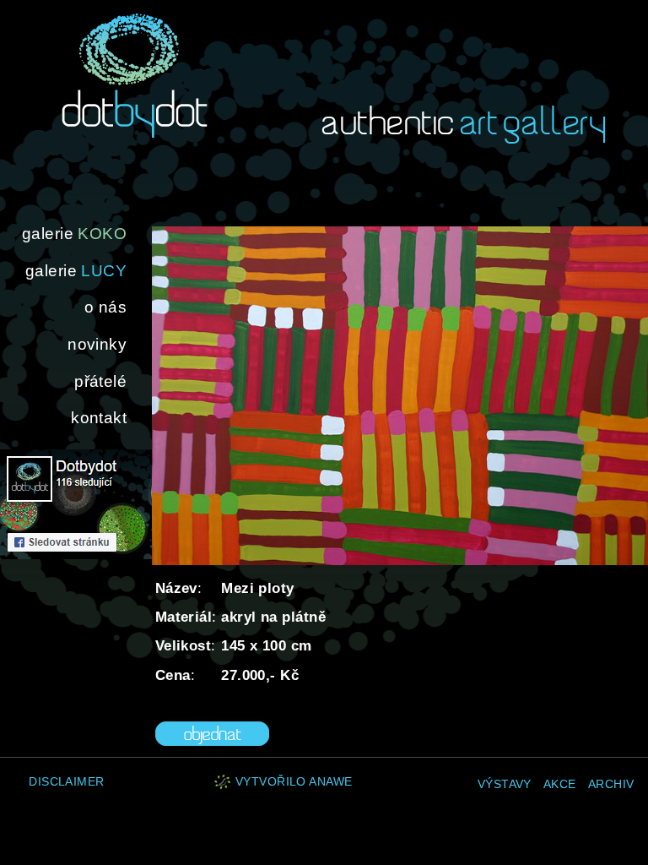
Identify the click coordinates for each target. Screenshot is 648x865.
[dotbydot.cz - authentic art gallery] (135, 75)
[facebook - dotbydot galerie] (76, 554)
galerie (74, 233)
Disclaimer (67, 781)
